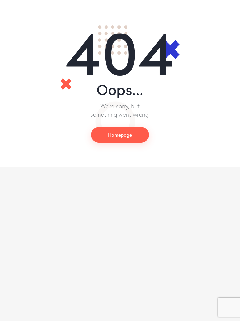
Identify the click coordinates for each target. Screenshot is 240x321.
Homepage (120, 134)
